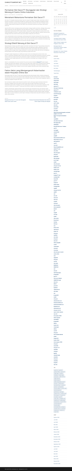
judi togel (61, 391)
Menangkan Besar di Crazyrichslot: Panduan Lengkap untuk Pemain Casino (60, 47)
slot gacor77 (39, 62)
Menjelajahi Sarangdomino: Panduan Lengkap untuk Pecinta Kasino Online (60, 35)
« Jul (55, 27)
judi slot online (64, 388)
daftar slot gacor (57, 380)
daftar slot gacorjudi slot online (59, 381)
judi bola (55, 383)
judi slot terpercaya (57, 390)
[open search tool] (61, 2)
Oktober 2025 (56, 441)
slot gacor (63, 406)
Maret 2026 (56, 429)
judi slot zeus (56, 391)
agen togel (63, 371)
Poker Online (56, 65)
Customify (25, 469)
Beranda (6, 5)
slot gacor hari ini (57, 408)
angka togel (56, 373)
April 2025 (56, 456)
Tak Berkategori (20, 14)
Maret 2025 (56, 458)
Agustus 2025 (56, 446)
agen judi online (57, 371)
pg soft (60, 396)
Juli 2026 (55, 419)
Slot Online (56, 68)
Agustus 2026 (56, 417)
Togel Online (56, 73)
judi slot (55, 386)
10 (54, 20)
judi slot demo (60, 386)
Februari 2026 (56, 431)
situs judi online (63, 401)
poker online (56, 398)
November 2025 (57, 439)
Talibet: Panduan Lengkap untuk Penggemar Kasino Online (60, 43)
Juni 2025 (56, 451)
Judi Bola (55, 61)
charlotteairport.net (13, 2)
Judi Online (56, 63)
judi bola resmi (61, 383)
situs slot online (57, 405)
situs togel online (57, 406)
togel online (56, 411)
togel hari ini (62, 410)
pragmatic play (62, 398)
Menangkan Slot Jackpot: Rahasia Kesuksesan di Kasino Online (60, 52)
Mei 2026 (56, 424)
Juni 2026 (56, 422)
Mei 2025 (56, 453)
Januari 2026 (56, 434)
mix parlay (56, 396)
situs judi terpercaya (57, 403)
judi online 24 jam (57, 385)
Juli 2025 (55, 449)
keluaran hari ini (57, 393)
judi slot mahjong (57, 388)
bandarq (61, 373)
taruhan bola (56, 410)
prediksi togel (62, 400)
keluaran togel (63, 393)
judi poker (63, 385)
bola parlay (56, 376)
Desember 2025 (57, 436)
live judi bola (63, 395)
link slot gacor (56, 395)
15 (64, 20)
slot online (63, 408)
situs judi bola (56, 401)
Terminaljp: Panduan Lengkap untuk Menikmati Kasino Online (60, 39)
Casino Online (56, 58)
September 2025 (57, 444)
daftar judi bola (62, 376)
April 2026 (56, 427)
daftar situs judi (57, 378)
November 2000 (57, 463)
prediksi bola (56, 400)
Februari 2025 (56, 461)
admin (6, 14)
